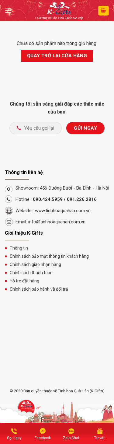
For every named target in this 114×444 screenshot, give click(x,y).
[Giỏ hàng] (103, 11)
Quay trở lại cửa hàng (57, 55)
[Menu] (8, 10)
